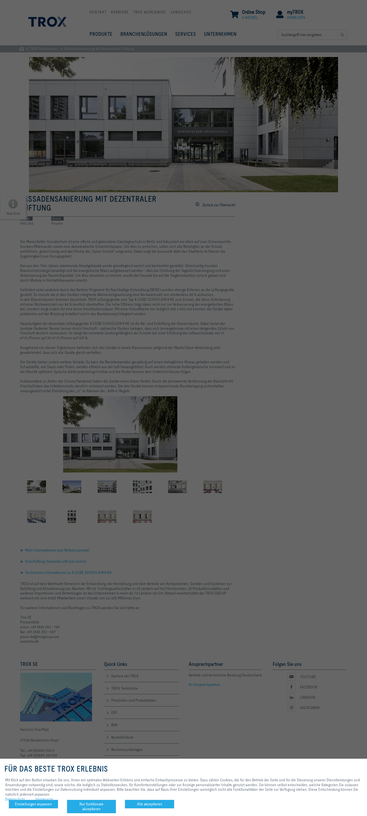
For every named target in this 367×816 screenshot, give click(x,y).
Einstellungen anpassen (33, 804)
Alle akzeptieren (149, 804)
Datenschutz (15, 799)
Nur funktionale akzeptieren (91, 806)
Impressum (44, 799)
